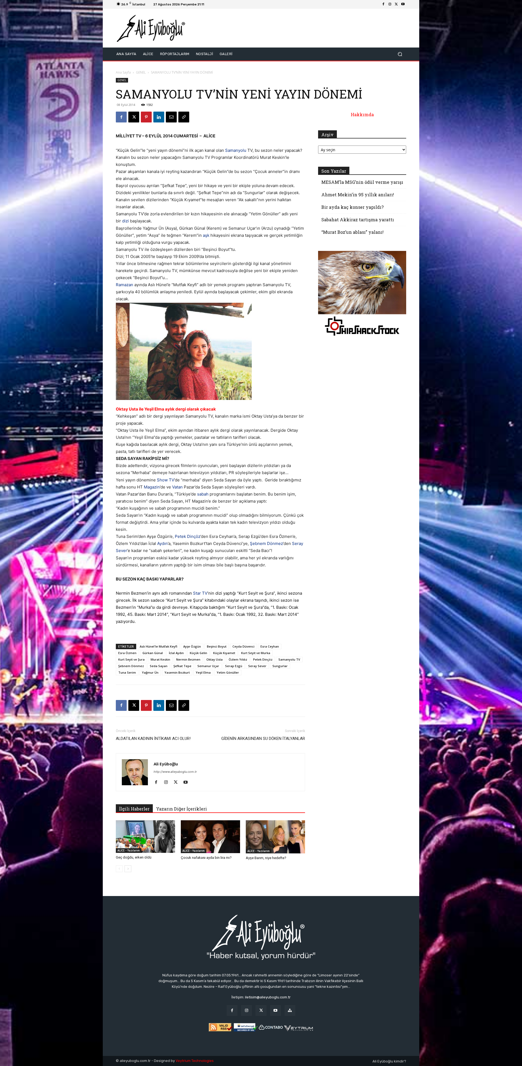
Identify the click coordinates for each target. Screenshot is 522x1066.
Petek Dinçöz (187, 536)
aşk (206, 235)
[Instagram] (390, 4)
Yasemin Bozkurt (177, 672)
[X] (396, 4)
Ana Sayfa (123, 72)
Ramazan (124, 284)
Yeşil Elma (203, 672)
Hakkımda (362, 114)
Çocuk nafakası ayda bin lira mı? (206, 858)
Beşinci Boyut (216, 646)
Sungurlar (280, 666)
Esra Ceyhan (269, 646)
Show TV (165, 479)
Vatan (177, 487)
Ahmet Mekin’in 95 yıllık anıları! (357, 194)
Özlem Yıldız (238, 659)
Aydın (162, 543)
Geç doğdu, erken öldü (133, 857)
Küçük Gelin (198, 653)
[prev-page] (119, 868)
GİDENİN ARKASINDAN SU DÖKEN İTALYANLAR (263, 738)
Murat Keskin (160, 659)
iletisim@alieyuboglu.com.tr (268, 997)
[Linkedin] (158, 117)
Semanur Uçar (208, 666)
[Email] (171, 117)
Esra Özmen (127, 653)
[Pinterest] (146, 117)
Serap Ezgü (233, 666)
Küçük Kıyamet (224, 653)
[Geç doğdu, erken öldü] (145, 836)
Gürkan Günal (152, 653)
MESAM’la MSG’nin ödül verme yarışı (362, 182)
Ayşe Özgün (192, 646)
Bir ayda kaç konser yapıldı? (352, 207)
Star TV (200, 593)
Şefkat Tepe (182, 666)
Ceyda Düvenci (243, 646)
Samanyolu (235, 150)
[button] (399, 54)
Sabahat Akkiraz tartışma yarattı (357, 219)
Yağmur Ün (150, 672)
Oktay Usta (214, 659)
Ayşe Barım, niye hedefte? (266, 858)
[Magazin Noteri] (290, 1010)
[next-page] (128, 868)
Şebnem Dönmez (266, 543)
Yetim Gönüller (228, 672)
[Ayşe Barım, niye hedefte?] (275, 837)
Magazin (152, 487)
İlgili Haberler (134, 809)
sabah (203, 494)
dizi (125, 220)
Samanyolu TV (289, 659)
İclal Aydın (176, 653)
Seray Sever (257, 666)
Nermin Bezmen (188, 659)
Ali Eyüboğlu (166, 764)
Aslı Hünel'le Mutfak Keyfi (158, 646)
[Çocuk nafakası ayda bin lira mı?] (210, 836)
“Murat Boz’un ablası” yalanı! (352, 232)
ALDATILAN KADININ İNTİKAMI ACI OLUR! (153, 738)
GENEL (141, 72)
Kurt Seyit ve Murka (255, 653)
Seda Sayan (158, 666)
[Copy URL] (183, 117)
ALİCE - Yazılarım (128, 850)
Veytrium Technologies (195, 1061)
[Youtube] (403, 4)
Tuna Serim (127, 672)
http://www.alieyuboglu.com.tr (175, 772)
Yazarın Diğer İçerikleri (181, 809)
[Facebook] (383, 4)
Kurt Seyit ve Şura (131, 659)
